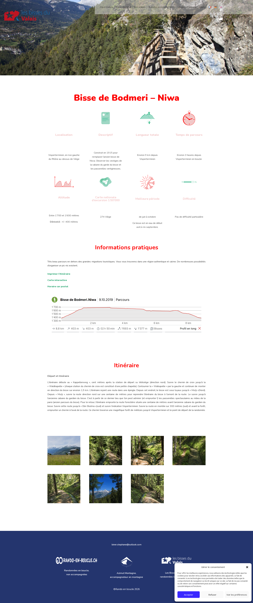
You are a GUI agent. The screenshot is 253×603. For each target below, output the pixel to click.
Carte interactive (57, 280)
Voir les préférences (236, 594)
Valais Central (123, 7)
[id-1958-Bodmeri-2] (105, 503)
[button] (247, 567)
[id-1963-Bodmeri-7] (105, 465)
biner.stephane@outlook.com (126, 544)
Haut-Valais (106, 7)
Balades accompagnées (161, 7)
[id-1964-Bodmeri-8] (63, 465)
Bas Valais (139, 7)
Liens (202, 7)
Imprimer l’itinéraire (58, 274)
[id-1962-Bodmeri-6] (188, 465)
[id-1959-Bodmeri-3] (147, 503)
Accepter (188, 594)
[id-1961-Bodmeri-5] (147, 465)
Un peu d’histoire (186, 7)
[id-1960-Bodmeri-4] (63, 503)
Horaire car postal (57, 286)
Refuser (212, 594)
